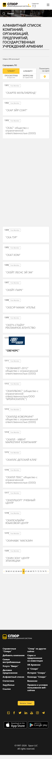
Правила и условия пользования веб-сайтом (37, 688)
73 (40, 571)
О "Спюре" (33, 668)
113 (34, 6)
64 (18, 571)
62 (14, 571)
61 (11, 571)
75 (45, 571)
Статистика (8, 680)
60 (9, 571)
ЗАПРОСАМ (28, 76)
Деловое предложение (10, 671)
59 (6, 571)
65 (21, 571)
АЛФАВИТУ (28, 71)
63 (16, 571)
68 (28, 571)
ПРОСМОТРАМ (11, 76)
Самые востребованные (11, 660)
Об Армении (33, 664)
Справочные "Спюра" (9, 650)
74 (43, 571)
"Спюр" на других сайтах (36, 650)
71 (36, 571)
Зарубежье (8, 685)
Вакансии (32, 680)
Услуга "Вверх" (11, 666)
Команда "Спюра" (36, 676)
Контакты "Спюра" (26, 703)
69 (31, 571)
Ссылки (7, 689)
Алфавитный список (13, 676)
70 (33, 571)
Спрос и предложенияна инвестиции (35, 658)
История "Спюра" (36, 672)
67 (26, 571)
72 (38, 571)
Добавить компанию (14, 655)
